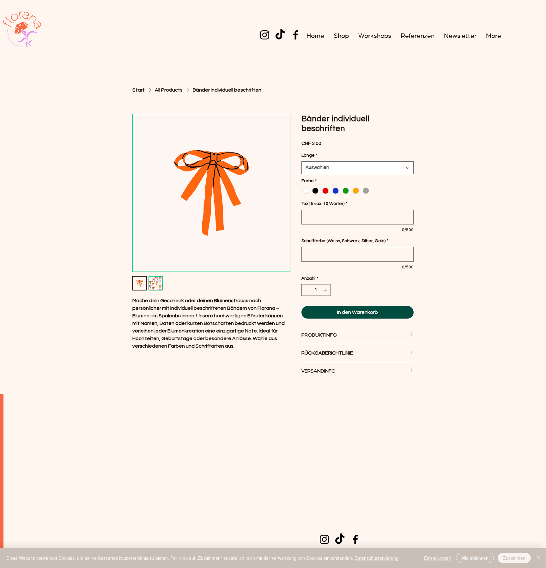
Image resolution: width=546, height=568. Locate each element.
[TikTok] (280, 35)
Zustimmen (514, 558)
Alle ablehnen (474, 558)
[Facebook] (295, 35)
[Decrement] (306, 290)
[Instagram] (264, 35)
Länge (309, 155)
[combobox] (357, 167)
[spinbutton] (316, 290)
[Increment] (326, 290)
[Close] (538, 558)
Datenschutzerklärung (376, 558)
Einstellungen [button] (437, 558)
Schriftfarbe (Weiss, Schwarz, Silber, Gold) (344, 241)
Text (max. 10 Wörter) (324, 203)
